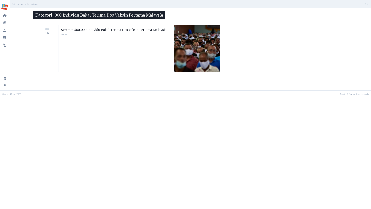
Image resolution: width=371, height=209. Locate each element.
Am (62, 34)
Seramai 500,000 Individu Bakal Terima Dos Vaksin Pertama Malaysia (114, 29)
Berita (67, 34)
